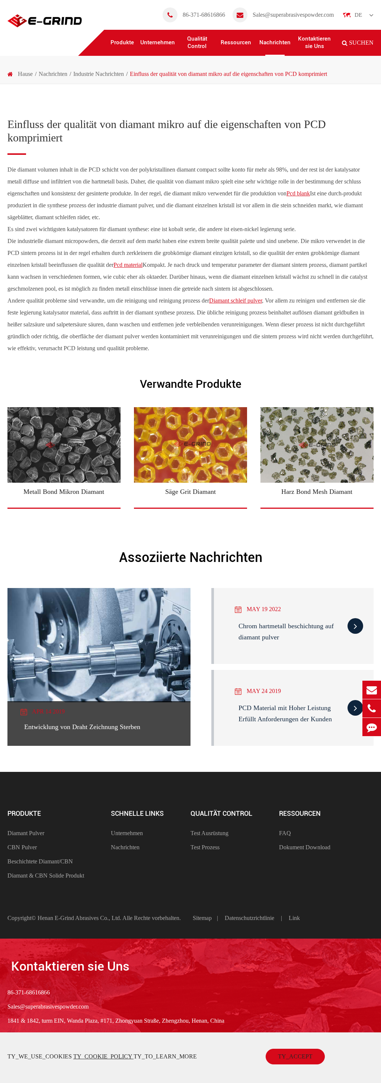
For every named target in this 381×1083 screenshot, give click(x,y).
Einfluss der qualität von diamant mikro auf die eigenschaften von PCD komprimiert (228, 74)
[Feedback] (371, 727)
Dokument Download (304, 847)
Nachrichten (275, 42)
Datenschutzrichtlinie (249, 918)
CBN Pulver (22, 847)
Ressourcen (236, 42)
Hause (25, 74)
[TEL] (371, 708)
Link (294, 918)
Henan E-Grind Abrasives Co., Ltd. (80, 918)
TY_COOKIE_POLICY (103, 1056)
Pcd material (128, 265)
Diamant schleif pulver (235, 300)
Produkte (122, 42)
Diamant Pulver (25, 833)
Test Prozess (205, 847)
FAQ (285, 833)
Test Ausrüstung (209, 833)
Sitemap (202, 918)
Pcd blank (298, 193)
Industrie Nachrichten (98, 74)
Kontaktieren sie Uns (314, 42)
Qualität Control (197, 42)
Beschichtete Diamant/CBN (40, 861)
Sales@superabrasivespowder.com (293, 15)
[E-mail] (371, 690)
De (358, 15)
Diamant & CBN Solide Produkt (45, 875)
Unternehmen (157, 42)
